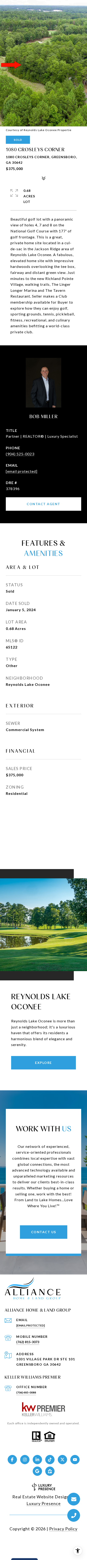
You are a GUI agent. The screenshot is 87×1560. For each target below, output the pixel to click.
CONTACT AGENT (43, 504)
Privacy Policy (63, 1528)
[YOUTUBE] (75, 1459)
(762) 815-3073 (27, 1342)
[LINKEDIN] (37, 1459)
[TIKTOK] (50, 1459)
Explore (43, 1063)
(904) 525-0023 (20, 454)
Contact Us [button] (43, 1232)
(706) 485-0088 (26, 1392)
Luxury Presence (43, 1503)
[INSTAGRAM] (24, 1459)
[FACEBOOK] (12, 1459)
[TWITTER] (62, 1459)
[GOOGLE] (37, 1471)
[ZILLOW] (50, 1471)
